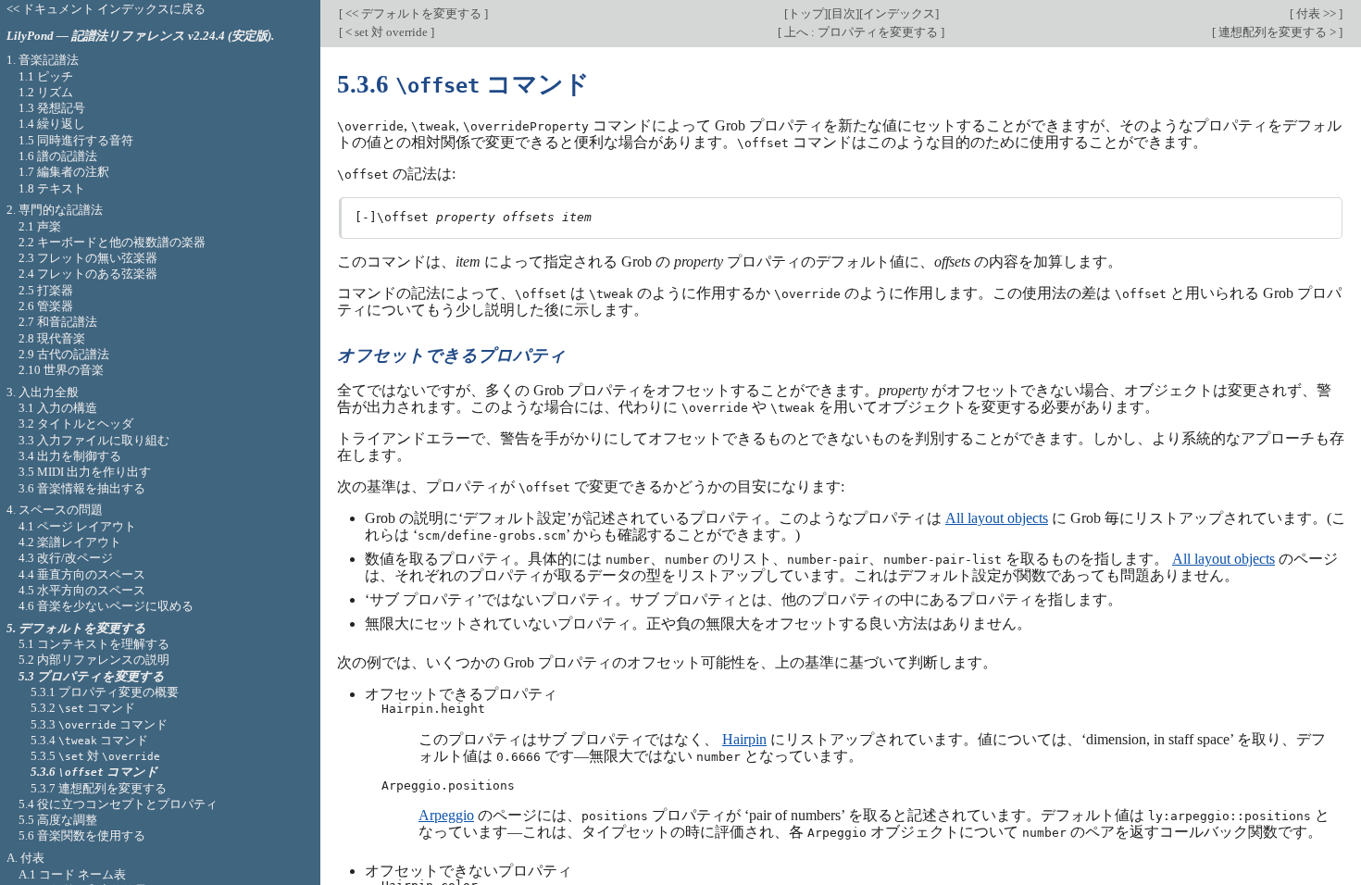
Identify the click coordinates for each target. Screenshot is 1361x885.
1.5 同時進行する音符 (76, 140)
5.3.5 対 (95, 756)
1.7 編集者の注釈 (64, 172)
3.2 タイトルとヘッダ (76, 423)
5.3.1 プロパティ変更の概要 (105, 692)
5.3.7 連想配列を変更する (99, 788)
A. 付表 (25, 858)
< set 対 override (387, 32)
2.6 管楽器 (46, 306)
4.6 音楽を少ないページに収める (106, 606)
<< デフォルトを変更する (413, 13)
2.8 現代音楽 (52, 338)
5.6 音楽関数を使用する (82, 835)
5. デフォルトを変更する (76, 628)
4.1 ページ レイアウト (77, 526)
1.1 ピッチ (46, 76)
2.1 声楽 (40, 226)
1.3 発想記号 (52, 108)
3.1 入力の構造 (58, 408)
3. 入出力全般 (42, 392)
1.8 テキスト (52, 188)
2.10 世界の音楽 (61, 370)
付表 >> (1316, 13)
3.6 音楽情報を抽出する (82, 488)
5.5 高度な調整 (58, 820)
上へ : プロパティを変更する (861, 32)
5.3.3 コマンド (99, 724)
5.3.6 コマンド (94, 772)
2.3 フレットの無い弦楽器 (88, 258)
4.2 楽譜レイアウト (70, 542)
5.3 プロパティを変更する (92, 676)
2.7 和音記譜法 (58, 322)
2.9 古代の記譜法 (64, 354)
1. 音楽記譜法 (42, 60)
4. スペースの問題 (54, 510)
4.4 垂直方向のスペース (82, 574)
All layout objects (996, 518)
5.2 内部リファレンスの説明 (94, 660)
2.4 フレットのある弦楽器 (88, 273)
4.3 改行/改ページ (66, 558)
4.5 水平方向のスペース (82, 590)
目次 (843, 13)
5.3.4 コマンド (89, 740)
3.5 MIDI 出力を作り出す (85, 472)
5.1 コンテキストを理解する (94, 644)
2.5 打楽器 (46, 290)
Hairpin (744, 739)
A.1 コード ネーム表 (72, 874)
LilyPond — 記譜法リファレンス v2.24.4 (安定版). (140, 36)
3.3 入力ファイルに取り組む (94, 440)
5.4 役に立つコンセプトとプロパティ (118, 804)
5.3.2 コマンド (83, 708)
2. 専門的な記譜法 (54, 210)
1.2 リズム (46, 92)
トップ (806, 13)
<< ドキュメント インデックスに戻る (106, 9)
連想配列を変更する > (1277, 32)
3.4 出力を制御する (70, 456)
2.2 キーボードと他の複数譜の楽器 (112, 242)
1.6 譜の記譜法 (58, 156)
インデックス (899, 13)
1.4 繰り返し (52, 124)
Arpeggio (446, 815)
